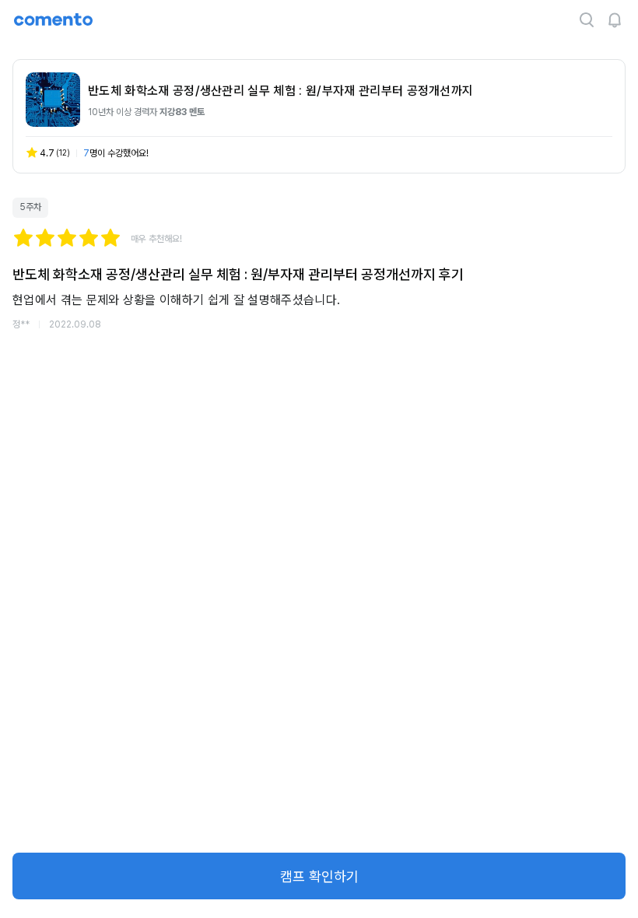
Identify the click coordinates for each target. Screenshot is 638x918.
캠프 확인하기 (319, 876)
